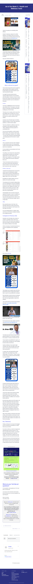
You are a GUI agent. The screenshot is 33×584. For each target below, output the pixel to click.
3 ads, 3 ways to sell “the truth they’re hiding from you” (26, 88)
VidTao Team (8, 15)
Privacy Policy (4, 574)
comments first (17, 535)
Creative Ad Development (15, 576)
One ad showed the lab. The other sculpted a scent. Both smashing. (28, 40)
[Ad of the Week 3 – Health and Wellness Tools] (11, 21)
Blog (2, 573)
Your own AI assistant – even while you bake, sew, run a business (26, 40)
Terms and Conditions (5, 575)
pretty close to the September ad (10, 322)
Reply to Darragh (8, 556)
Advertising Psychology (15, 573)
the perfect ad (14, 38)
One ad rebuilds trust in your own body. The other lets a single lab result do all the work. (28, 88)
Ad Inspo (13, 572)
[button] (11, 45)
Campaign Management (15, 574)
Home (3, 572)
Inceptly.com (8, 515)
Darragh (9, 546)
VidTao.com (8, 514)
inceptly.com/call (13, 478)
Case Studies (14, 575)
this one (9, 253)
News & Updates (14, 577)
